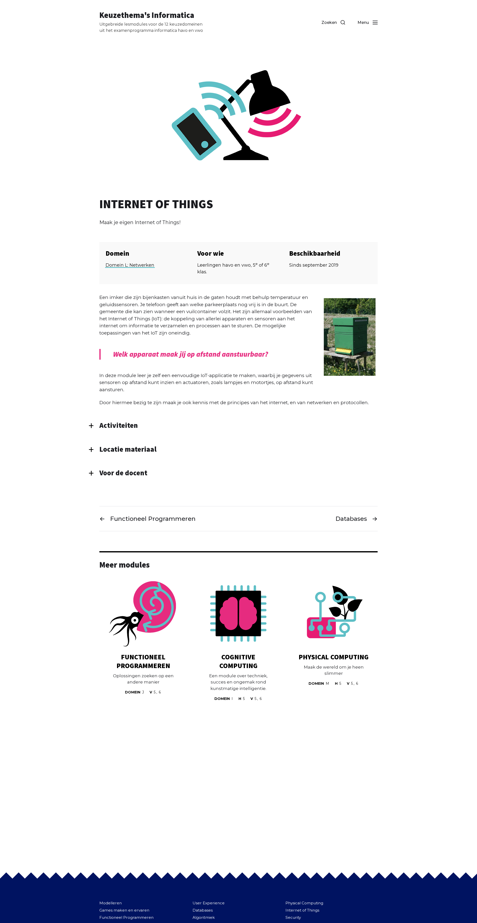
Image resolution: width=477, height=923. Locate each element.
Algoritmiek (204, 917)
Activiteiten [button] (118, 425)
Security (293, 917)
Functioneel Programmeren (143, 661)
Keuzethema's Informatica (146, 15)
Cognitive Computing (238, 661)
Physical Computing (334, 656)
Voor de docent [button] (123, 473)
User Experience (209, 903)
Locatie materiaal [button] (128, 449)
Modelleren (110, 903)
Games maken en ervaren (124, 910)
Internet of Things (302, 910)
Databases (203, 910)
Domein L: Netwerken (130, 265)
